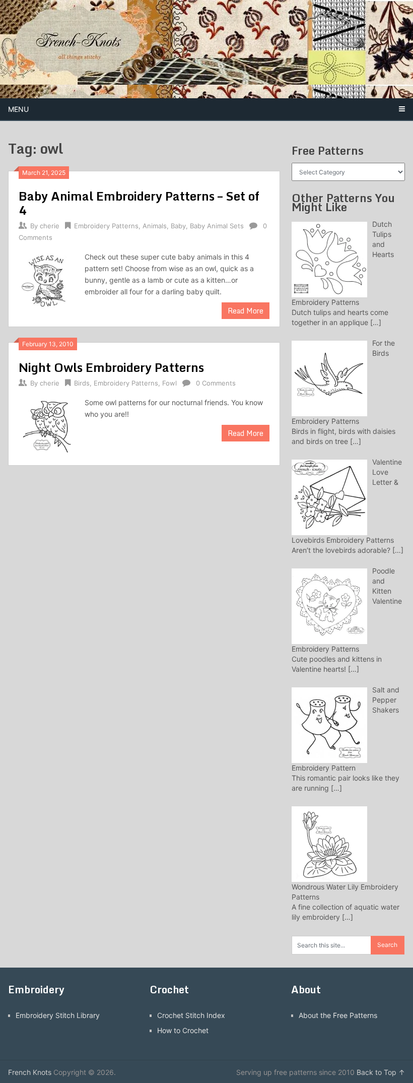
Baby (178, 226)
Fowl (169, 383)
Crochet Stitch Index (191, 1015)
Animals (155, 226)
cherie (49, 226)
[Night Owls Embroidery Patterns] (47, 426)
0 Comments (216, 383)
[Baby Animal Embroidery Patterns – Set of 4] (47, 280)
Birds (82, 383)
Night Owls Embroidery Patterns (111, 367)
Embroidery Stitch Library (58, 1015)
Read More (245, 310)
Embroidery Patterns (106, 226)
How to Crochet (183, 1030)
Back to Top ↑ (381, 1072)
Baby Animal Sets (217, 226)
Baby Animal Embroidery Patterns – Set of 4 (139, 203)
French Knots (29, 1072)
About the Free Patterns (338, 1015)
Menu (18, 109)
